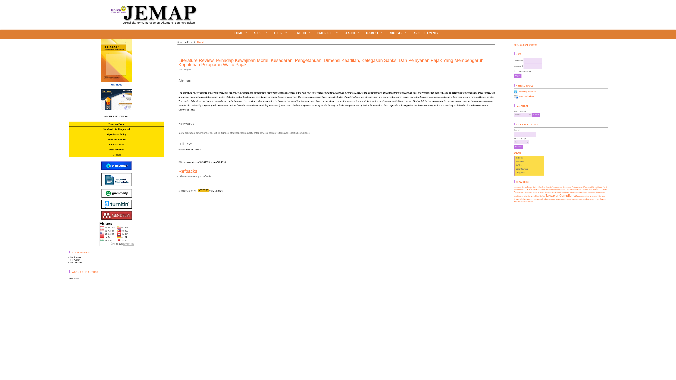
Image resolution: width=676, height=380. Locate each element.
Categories (520, 173)
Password (518, 66)
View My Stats (216, 191)
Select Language (520, 111)
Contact (117, 154)
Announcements (426, 33)
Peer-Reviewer (116, 149)
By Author (520, 162)
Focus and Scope (116, 124)
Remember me (524, 72)
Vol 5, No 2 (190, 42)
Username (518, 61)
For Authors (75, 260)
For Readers (75, 257)
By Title (519, 165)
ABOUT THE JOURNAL (116, 116)
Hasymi (200, 42)
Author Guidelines (117, 139)
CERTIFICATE (116, 85)
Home (238, 33)
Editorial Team (116, 144)
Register (300, 33)
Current (372, 33)
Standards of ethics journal (116, 129)
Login (278, 33)
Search (350, 33)
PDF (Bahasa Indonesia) (190, 150)
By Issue (519, 158)
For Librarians (76, 263)
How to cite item (526, 96)
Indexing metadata (527, 92)
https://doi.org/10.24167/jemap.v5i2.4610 (205, 162)
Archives (396, 33)
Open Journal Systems (525, 45)
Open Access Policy (116, 134)
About (258, 33)
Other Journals (522, 169)
